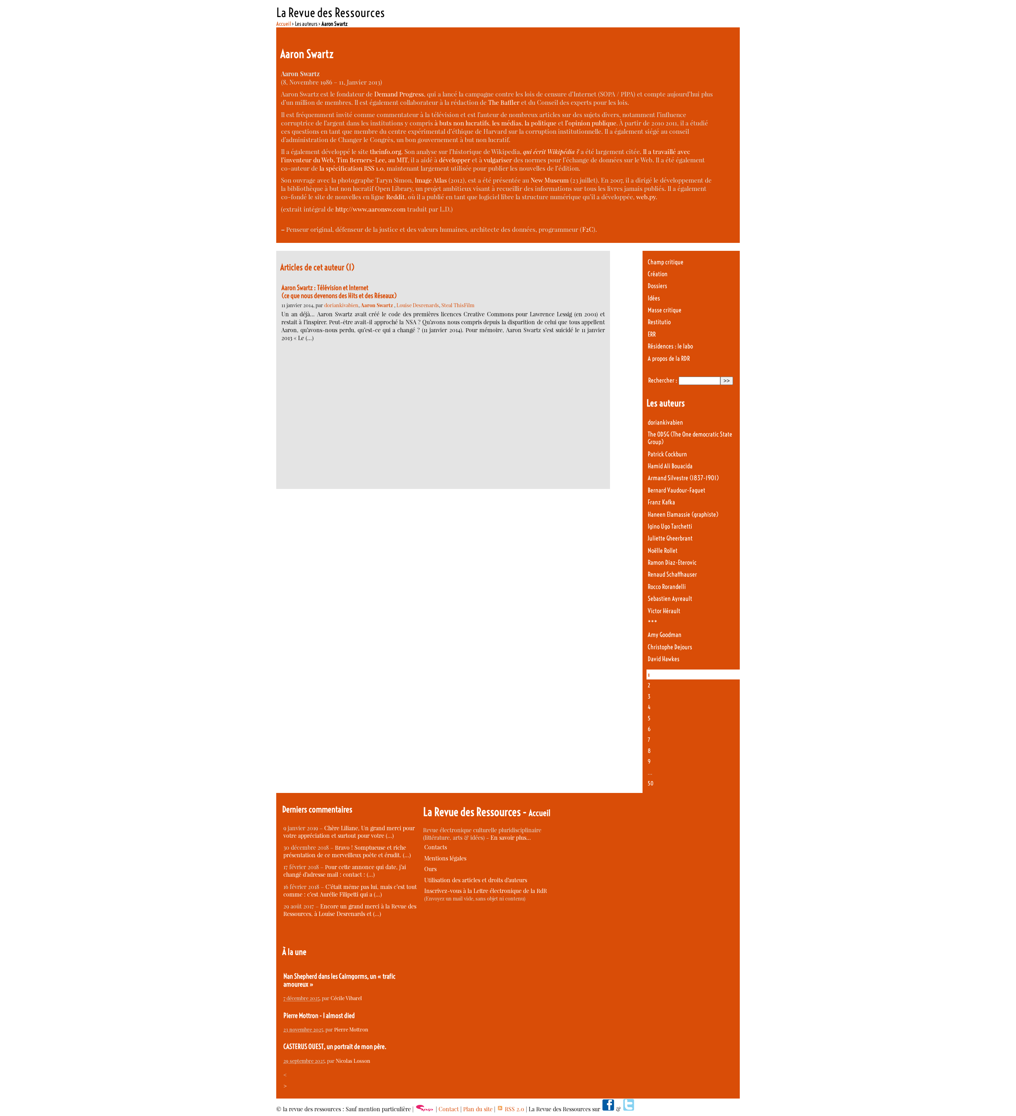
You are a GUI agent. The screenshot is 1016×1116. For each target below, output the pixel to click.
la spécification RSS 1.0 (351, 168)
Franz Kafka (661, 502)
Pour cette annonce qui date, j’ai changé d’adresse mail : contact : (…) (344, 870)
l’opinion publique (590, 123)
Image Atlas (431, 180)
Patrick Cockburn (667, 454)
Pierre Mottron (351, 1029)
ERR (652, 334)
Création (658, 274)
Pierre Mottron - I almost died (319, 1016)
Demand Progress (399, 94)
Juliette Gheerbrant (670, 538)
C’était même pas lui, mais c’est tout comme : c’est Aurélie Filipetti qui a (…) (350, 890)
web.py (646, 196)
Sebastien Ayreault (670, 598)
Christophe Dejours (670, 647)
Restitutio (659, 322)
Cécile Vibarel (346, 998)
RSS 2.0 (513, 1109)
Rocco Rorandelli (667, 587)
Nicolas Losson (353, 1060)
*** (652, 623)
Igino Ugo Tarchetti (670, 526)
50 (651, 783)
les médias (506, 123)
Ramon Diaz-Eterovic (672, 562)
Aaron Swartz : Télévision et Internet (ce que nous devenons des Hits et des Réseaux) (339, 292)
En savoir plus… (511, 837)
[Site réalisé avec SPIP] (424, 1109)
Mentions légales (445, 858)
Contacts (435, 847)
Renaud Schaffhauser (672, 574)
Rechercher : (662, 380)
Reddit (395, 196)
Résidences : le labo (670, 346)
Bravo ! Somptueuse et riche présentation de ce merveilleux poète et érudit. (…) (347, 851)
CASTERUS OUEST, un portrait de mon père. (335, 1047)
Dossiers (657, 286)
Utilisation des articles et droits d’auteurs (475, 880)
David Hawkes (663, 659)
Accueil (283, 23)
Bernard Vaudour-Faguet (676, 490)
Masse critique (664, 310)
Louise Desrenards (417, 305)
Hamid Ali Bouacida (670, 466)
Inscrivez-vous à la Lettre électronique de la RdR (485, 891)
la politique (540, 123)
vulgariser (498, 160)
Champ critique (665, 262)
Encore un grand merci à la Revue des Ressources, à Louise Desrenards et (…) (349, 910)
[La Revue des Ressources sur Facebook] (608, 1109)
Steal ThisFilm (457, 305)
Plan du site (478, 1109)
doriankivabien (341, 305)
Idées (654, 298)
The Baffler (504, 102)
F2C (587, 229)
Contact (449, 1109)
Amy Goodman (664, 635)
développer (454, 160)
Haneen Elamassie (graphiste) (683, 514)
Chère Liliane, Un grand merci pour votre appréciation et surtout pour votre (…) (349, 831)
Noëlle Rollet (662, 550)
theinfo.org (385, 151)
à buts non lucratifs (462, 123)
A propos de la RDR (669, 358)
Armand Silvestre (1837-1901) (683, 478)
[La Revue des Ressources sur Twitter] (628, 1109)
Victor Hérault (664, 611)
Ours (430, 869)
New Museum (550, 180)
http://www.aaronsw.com (370, 209)
